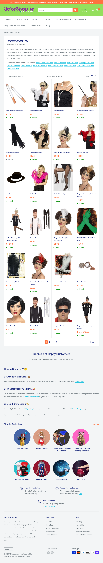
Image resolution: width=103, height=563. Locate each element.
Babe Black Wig (11, 326)
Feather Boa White (36, 110)
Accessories (21, 19)
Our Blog (79, 522)
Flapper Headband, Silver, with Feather (62, 239)
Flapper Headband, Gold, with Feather (86, 195)
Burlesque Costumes (86, 62)
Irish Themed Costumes (85, 66)
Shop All (96, 424)
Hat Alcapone (10, 194)
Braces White (34, 326)
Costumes (7, 19)
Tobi (13, 556)
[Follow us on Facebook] (48, 552)
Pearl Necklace (59, 110)
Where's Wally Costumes (44, 62)
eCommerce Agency (24, 556)
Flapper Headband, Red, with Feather (39, 283)
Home (6, 32)
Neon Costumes (26, 66)
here (65, 415)
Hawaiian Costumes (40, 66)
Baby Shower (79, 19)
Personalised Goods (62, 19)
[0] (97, 10)
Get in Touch (50, 525)
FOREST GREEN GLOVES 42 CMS (86, 239)
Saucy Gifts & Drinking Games (14, 26)
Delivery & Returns (52, 528)
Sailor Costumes (60, 62)
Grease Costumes (13, 66)
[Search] (75, 10)
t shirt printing (28, 409)
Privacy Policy (50, 531)
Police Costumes (13, 69)
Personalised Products (31, 397)
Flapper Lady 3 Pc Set (13, 282)
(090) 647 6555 (50, 506)
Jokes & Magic (35, 26)
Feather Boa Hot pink (37, 194)
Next (92, 342)
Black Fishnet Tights (60, 194)
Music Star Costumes (55, 66)
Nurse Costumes (70, 66)
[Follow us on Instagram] (52, 552)
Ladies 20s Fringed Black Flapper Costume (14, 239)
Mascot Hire (80, 525)
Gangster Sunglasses (60, 326)
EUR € (7, 549)
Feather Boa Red (82, 152)
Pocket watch (81, 282)
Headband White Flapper (62, 282)
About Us (49, 522)
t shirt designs (77, 409)
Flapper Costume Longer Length (85, 327)
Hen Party (34, 19)
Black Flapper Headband (62, 152)
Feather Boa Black (36, 152)
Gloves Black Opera (12, 152)
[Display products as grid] (92, 76)
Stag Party (47, 19)
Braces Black (34, 238)
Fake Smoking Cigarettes (14, 110)
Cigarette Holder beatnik (85, 110)
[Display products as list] (95, 76)
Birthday (47, 26)
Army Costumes (72, 62)
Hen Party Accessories (84, 535)
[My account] (93, 10)
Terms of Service (52, 535)
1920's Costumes (15, 32)
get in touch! (79, 381)
